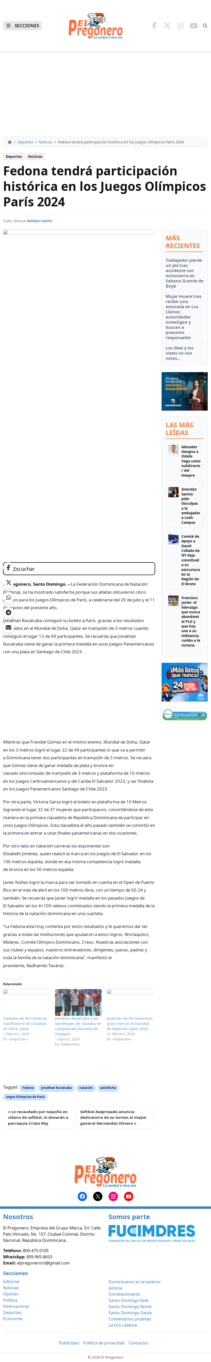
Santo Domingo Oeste (130, 1313)
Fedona (28, 1088)
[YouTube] (193, 25)
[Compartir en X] (8, 582)
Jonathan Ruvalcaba (56, 1088)
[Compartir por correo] (8, 627)
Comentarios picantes (130, 1319)
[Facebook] (154, 25)
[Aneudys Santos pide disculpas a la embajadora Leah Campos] (173, 506)
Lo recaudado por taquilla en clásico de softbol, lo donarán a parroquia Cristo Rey (38, 1117)
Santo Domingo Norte (130, 1306)
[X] (167, 25)
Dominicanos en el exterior (135, 1282)
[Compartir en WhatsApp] (8, 597)
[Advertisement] (105, 95)
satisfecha (108, 1088)
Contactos (138, 1343)
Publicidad (69, 1343)
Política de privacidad (104, 1343)
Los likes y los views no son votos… (180, 353)
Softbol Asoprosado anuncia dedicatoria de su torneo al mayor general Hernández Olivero (113, 1117)
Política (10, 1300)
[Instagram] (180, 25)
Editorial (11, 1281)
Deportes (25, 142)
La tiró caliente (123, 1325)
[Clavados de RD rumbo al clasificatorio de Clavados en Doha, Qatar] (26, 1002)
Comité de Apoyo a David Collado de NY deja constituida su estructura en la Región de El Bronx (190, 560)
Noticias (45, 142)
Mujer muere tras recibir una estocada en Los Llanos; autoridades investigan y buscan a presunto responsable (183, 317)
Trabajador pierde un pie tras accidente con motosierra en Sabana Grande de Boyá (184, 273)
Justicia (115, 1288)
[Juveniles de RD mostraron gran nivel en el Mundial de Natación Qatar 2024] (130, 1002)
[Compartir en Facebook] (8, 567)
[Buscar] (205, 25)
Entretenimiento (124, 1294)
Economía (12, 1319)
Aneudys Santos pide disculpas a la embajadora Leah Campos (190, 506)
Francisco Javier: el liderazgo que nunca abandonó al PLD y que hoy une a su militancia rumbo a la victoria (190, 621)
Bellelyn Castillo (39, 221)
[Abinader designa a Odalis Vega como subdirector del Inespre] (173, 461)
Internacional (16, 1306)
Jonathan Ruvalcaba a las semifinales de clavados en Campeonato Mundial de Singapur (78, 1026)
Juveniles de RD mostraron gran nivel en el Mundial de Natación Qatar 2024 (130, 1023)
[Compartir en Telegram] (8, 612)
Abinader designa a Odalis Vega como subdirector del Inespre (190, 461)
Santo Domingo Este (128, 1300)
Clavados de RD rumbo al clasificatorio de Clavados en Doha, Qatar (25, 1023)
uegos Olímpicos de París (25, 1097)
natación (86, 1088)
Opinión (11, 1294)
